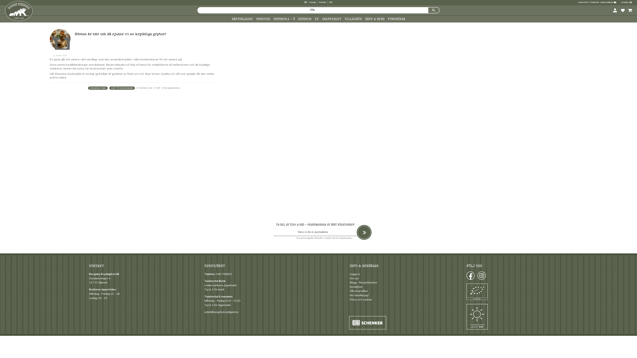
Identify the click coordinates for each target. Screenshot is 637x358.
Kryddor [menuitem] (304, 19)
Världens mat (145, 88)
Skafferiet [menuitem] (331, 19)
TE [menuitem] (317, 19)
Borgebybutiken (98, 88)
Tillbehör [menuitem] (353, 19)
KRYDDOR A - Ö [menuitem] (284, 19)
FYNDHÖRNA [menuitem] (396, 19)
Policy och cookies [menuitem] (361, 299)
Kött (157, 88)
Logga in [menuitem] (355, 274)
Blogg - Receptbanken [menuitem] (363, 282)
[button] (623, 10)
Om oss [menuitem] (354, 278)
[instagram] (470, 276)
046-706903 (224, 274)
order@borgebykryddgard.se (221, 312)
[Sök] (434, 10)
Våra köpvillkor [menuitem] (359, 291)
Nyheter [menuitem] (263, 19)
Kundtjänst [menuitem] (356, 286)
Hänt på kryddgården (122, 88)
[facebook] (467, 276)
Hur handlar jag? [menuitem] (359, 295)
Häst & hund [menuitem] (375, 19)
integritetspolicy (345, 238)
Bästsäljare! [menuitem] (242, 19)
